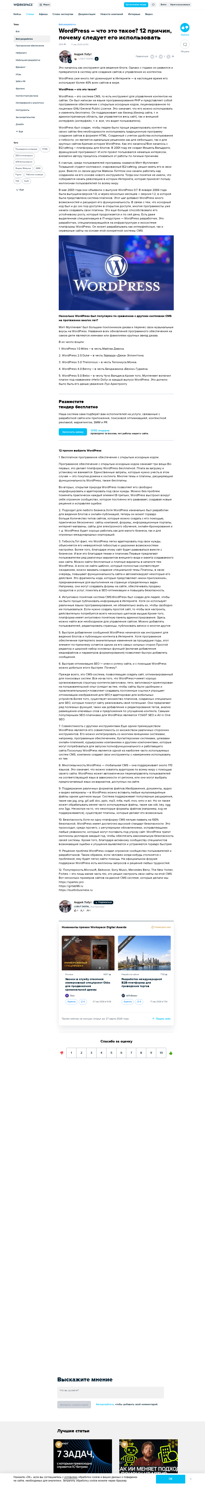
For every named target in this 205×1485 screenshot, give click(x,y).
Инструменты (22, 110)
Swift (26, 181)
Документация (87, 14)
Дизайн (20, 124)
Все (18, 31)
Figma (18, 174)
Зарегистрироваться (180, 4)
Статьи (30, 14)
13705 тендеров (100, 430)
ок (170, 1479)
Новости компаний (111, 14)
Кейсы (17, 14)
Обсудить (185, 51)
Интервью (134, 14)
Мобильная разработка (28, 60)
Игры (18, 74)
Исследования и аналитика (30, 103)
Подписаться (105, 902)
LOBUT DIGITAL (86, 58)
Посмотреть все (162, 927)
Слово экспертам (62, 14)
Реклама (69, 974)
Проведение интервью (26, 149)
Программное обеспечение (30, 45)
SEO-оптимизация (24, 155)
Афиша (43, 14)
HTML (45, 149)
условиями (71, 1477)
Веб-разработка (24, 38)
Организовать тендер (136, 4)
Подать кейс (163, 1018)
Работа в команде (34, 174)
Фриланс (20, 88)
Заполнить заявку (73, 432)
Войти (163, 4)
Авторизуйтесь (105, 1404)
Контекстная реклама (27, 96)
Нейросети (21, 53)
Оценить (72, 1002)
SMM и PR (20, 81)
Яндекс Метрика (23, 168)
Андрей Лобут (83, 54)
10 (161, 1051)
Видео (149, 14)
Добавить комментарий (74, 1404)
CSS (17, 181)
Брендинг (21, 67)
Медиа (46, 4)
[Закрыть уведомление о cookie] (190, 1479)
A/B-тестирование (24, 162)
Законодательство (25, 117)
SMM (38, 168)
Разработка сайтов (130, 974)
